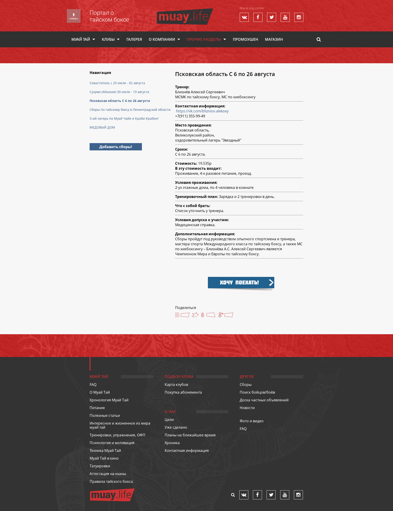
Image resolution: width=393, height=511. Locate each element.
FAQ (93, 384)
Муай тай (80, 39)
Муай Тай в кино (104, 458)
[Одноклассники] (208, 315)
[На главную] (184, 10)
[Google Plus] (225, 315)
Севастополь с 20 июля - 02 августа (117, 83)
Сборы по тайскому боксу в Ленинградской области (130, 109)
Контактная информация (187, 450)
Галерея (134, 39)
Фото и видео (252, 420)
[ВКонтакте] (182, 315)
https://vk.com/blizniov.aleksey (202, 111)
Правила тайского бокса (111, 481)
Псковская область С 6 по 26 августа (120, 101)
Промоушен (245, 39)
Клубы (108, 39)
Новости (247, 407)
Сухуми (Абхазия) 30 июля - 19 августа (119, 92)
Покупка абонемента (183, 392)
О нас (170, 411)
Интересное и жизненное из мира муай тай (120, 425)
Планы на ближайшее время (190, 435)
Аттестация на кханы (108, 473)
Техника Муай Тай (105, 450)
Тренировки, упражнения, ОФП (117, 435)
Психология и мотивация (112, 442)
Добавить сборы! (115, 146)
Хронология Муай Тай (109, 399)
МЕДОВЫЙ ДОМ (102, 127)
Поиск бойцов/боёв (257, 392)
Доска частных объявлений (264, 399)
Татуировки (100, 465)
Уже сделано (176, 427)
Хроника (172, 442)
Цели (169, 419)
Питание (97, 407)
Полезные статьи (105, 415)
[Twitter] (195, 315)
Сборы (246, 384)
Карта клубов (176, 384)
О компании (162, 39)
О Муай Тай (100, 392)
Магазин (274, 39)
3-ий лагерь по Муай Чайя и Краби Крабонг (124, 118)
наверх (73, 18)
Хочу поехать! (239, 282)
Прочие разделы (204, 39)
